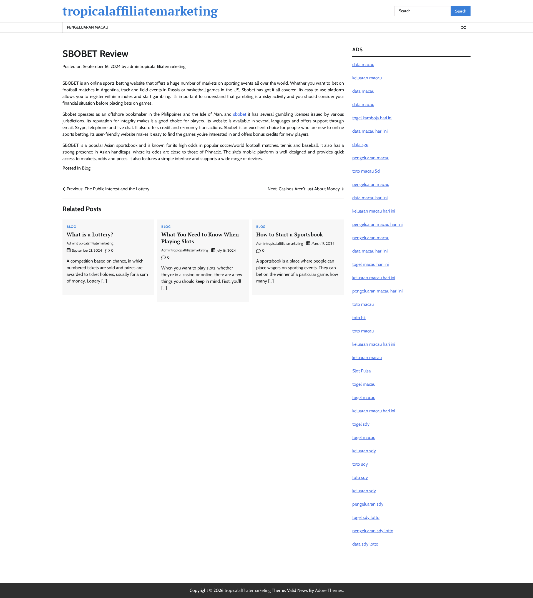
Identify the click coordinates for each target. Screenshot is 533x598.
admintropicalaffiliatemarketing (156, 66)
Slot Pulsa (361, 371)
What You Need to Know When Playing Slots (200, 238)
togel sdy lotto (365, 517)
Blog (86, 168)
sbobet (239, 114)
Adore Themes (329, 590)
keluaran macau (367, 357)
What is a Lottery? (90, 234)
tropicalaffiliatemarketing (140, 10)
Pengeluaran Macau (87, 27)
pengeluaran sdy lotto (372, 530)
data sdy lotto (365, 544)
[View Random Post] (463, 27)
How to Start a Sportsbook (289, 234)
